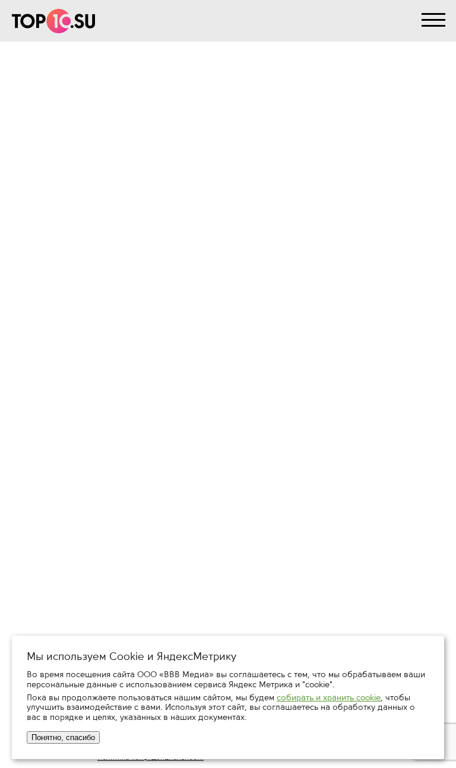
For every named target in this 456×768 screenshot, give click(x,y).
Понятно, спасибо (63, 737)
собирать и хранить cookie (329, 697)
